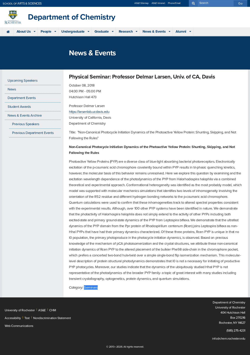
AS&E (42, 310)
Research (126, 31)
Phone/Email (174, 3)
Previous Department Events (33, 133)
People (46, 31)
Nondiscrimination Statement (52, 318)
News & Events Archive (25, 115)
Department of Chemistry (71, 17)
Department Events (22, 98)
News (12, 89)
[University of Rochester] (13, 17)
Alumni (181, 31)
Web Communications (19, 326)
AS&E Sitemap (141, 3)
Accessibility (13, 318)
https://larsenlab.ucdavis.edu (89, 112)
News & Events (154, 31)
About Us (24, 31)
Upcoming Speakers (22, 80)
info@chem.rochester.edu (228, 339)
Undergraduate (73, 31)
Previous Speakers (25, 124)
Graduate (102, 31)
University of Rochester (20, 310)
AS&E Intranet (158, 3)
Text (26, 318)
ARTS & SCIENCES (22, 3)
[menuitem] (7, 31)
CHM (52, 310)
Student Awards (19, 106)
